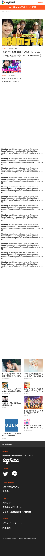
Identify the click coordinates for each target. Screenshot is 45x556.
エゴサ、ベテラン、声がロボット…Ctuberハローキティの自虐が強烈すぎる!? (33, 428)
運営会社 (6, 491)
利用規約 (6, 528)
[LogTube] (8, 2)
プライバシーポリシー (12, 523)
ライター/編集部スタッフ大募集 (16, 512)
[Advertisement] (22, 123)
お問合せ (6, 503)
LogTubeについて (10, 487)
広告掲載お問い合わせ (12, 507)
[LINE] (14, 475)
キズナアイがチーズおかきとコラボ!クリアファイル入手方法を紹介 (33, 391)
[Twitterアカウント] (5, 474)
